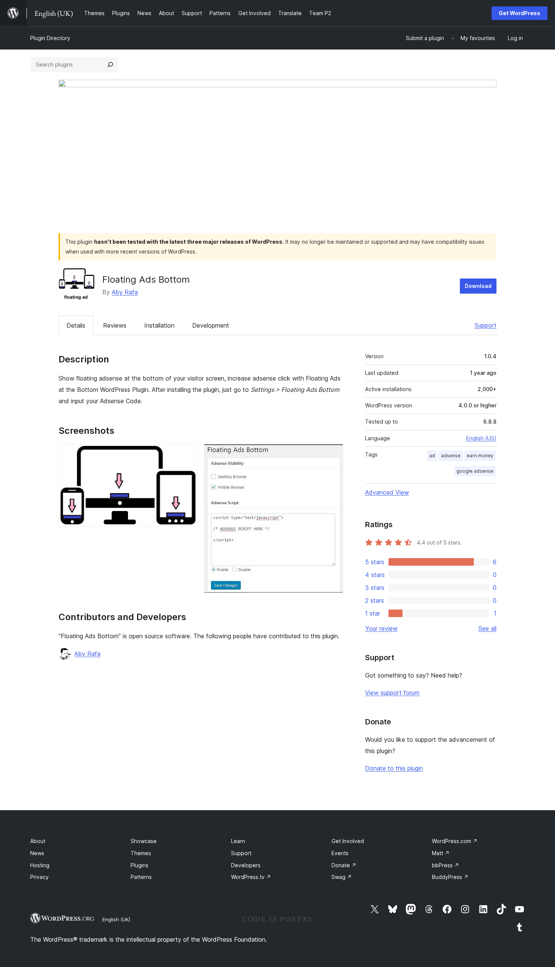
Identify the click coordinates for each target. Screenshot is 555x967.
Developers (246, 865)
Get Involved (347, 841)
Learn (238, 841)
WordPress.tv (251, 877)
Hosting (39, 865)
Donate (343, 865)
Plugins (139, 865)
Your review (381, 628)
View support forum (392, 692)
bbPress (445, 865)
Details (75, 325)
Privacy (39, 877)
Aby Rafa (125, 292)
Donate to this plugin (394, 768)
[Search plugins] (110, 64)
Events (339, 853)
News (37, 853)
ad (432, 455)
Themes (141, 853)
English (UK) (116, 919)
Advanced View (387, 492)
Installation (159, 325)
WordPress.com (455, 841)
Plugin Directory (50, 38)
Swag (341, 877)
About (37, 841)
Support (485, 325)
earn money (480, 455)
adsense (451, 455)
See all (487, 628)
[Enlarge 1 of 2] (187, 454)
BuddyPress (450, 877)
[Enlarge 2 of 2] (333, 454)
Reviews (114, 325)
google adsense (474, 471)
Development (210, 325)
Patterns (141, 877)
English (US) (481, 438)
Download (478, 286)
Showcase (144, 841)
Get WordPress (519, 13)
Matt (441, 853)
